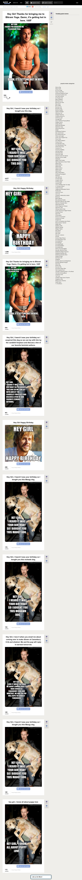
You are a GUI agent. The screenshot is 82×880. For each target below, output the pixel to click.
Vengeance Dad (59, 279)
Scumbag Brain (59, 241)
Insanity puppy (58, 181)
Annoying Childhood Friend (61, 93)
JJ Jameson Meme (59, 186)
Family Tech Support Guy (61, 137)
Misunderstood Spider (60, 200)
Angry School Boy (59, 92)
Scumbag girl (58, 242)
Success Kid (58, 267)
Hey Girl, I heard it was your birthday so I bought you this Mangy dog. (23, 478)
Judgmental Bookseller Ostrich (62, 189)
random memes (27, 2)
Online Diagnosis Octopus (61, 206)
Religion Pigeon (59, 229)
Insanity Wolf (58, 183)
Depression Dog (59, 127)
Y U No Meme (58, 283)
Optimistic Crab (59, 207)
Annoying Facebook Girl (61, 95)
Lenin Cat (57, 194)
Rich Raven (58, 230)
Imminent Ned (58, 178)
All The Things (58, 90)
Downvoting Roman (59, 128)
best (21, 2)
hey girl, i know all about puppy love (23, 802)
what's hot (15, 2)
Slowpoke (57, 259)
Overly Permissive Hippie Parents (63, 210)
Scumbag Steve (59, 247)
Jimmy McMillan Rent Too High (62, 184)
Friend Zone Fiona (59, 146)
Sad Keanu (58, 232)
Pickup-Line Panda (59, 218)
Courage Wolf (58, 119)
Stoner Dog (58, 265)
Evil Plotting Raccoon (60, 134)
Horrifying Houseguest (60, 174)
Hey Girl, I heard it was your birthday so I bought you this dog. (23, 109)
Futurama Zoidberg (59, 149)
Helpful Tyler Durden (60, 160)
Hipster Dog (58, 166)
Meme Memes (58, 198)
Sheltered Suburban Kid (60, 253)
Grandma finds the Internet (61, 155)
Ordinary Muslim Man (60, 209)
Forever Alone (58, 142)
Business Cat (58, 107)
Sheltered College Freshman (62, 251)
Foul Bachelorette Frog (60, 145)
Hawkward (57, 159)
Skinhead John (58, 258)
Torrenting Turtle (59, 274)
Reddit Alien (58, 224)
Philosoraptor (58, 215)
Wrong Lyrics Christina (60, 280)
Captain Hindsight (59, 111)
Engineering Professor (60, 131)
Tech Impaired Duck (60, 270)
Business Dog (58, 108)
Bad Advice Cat (59, 101)
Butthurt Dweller (59, 110)
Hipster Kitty (58, 171)
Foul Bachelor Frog (59, 143)
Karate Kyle (58, 191)
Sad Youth (57, 233)
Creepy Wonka (58, 123)
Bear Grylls (58, 104)
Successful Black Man (60, 268)
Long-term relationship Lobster (62, 195)
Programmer (58, 219)
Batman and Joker (59, 102)
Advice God (58, 88)
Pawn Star (57, 213)
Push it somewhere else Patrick (62, 221)
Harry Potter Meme (59, 172)
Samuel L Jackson (59, 235)
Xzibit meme (58, 282)
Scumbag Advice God (60, 239)
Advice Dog (58, 87)
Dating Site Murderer (60, 125)
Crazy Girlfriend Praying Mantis (62, 120)
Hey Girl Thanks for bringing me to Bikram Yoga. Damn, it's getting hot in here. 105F (23, 262)
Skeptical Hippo (59, 256)
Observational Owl (59, 204)
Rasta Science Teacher (60, 222)
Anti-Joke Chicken (59, 96)
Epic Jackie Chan (59, 133)
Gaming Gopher (59, 151)
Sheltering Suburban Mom (61, 254)
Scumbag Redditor (59, 245)
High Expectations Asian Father (62, 162)
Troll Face (57, 276)
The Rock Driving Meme (61, 273)
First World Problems (60, 140)
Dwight (57, 130)
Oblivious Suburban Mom (61, 203)
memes (44, 6)
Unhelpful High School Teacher (62, 277)
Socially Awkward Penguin (61, 262)
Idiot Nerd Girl (58, 177)
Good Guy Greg (59, 154)
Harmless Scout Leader (60, 157)
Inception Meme (59, 180)
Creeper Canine (59, 122)
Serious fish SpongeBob (61, 248)
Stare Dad (57, 264)
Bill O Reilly (58, 105)
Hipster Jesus (58, 169)
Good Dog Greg (59, 152)
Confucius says (59, 117)
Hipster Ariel (58, 163)
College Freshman (59, 114)
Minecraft (57, 197)
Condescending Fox (60, 116)
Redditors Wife (58, 226)
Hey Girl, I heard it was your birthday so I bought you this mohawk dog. (23, 558)
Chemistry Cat (58, 113)
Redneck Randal (59, 227)
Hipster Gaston (58, 168)
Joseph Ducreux (59, 187)
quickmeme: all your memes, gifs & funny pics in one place (7, 2)
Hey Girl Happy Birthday (23, 188)
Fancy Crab (58, 139)
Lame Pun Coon (59, 192)
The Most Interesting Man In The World (64, 271)
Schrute (57, 236)
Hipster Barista (58, 165)
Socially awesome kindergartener (63, 261)
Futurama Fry (58, 148)
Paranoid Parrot (59, 212)
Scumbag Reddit (59, 244)
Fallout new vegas (59, 136)
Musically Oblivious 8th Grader (62, 201)
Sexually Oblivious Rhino (61, 250)
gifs (48, 6)
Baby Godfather (59, 99)
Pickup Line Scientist (60, 216)
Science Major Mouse (60, 238)
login (77, 2)
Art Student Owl (59, 98)
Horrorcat (57, 175)
